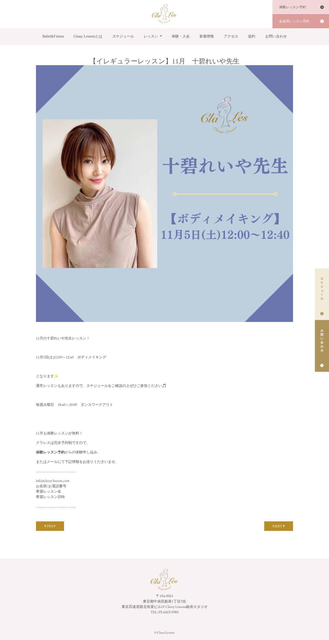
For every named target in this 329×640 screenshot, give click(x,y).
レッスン (151, 36)
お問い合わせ (276, 36)
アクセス (231, 36)
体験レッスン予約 (292, 7)
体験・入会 (181, 36)
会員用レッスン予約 (294, 21)
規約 (251, 36)
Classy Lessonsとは (88, 36)
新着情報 (206, 36)
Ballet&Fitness (53, 36)
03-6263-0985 (169, 612)
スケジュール (123, 36)
